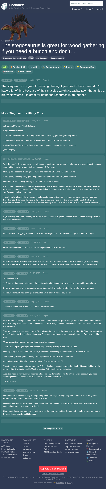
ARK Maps (5, 446)
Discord (26, 444)
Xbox (64, 477)
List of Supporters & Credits (53, 474)
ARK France (73, 450)
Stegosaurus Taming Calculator (14, 58)
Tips (31, 58)
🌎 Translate (91, 458)
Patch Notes (9, 452)
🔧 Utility (20, 80)
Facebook (27, 450)
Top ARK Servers (72, 447)
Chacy (69, 483)
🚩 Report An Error (94, 449)
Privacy (57, 479)
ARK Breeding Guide (53, 452)
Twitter (25, 447)
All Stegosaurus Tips (53, 429)
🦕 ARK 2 (90, 461)
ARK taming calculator (24, 477)
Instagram (27, 458)
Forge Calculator (8, 449)
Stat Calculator (41, 58)
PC (60, 477)
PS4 (69, 477)
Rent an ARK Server (73, 444)
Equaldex (60, 483)
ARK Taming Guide (52, 444)
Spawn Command (57, 58)
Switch (74, 477)
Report (46, 80)
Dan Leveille (86, 477)
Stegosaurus (7, 41)
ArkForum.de (73, 452)
